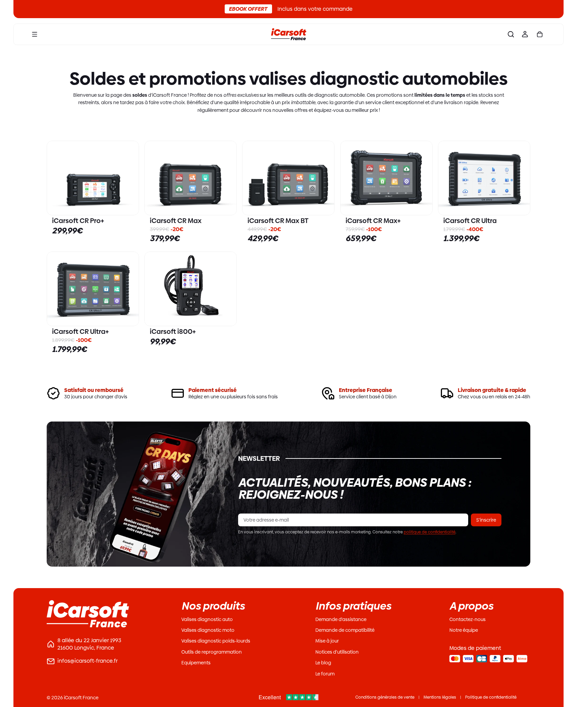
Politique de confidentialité (491, 697)
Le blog (323, 662)
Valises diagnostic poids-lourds (215, 640)
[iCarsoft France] (288, 34)
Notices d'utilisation (337, 652)
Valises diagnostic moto (207, 630)
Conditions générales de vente (384, 697)
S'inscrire (486, 520)
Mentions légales (440, 697)
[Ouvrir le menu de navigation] (34, 34)
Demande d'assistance (340, 619)
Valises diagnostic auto (207, 619)
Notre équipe (463, 630)
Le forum (325, 673)
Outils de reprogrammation (211, 652)
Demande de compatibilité (344, 630)
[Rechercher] (510, 34)
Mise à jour (327, 640)
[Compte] (525, 34)
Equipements (196, 662)
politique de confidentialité (429, 532)
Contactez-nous (467, 619)
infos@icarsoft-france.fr (87, 661)
